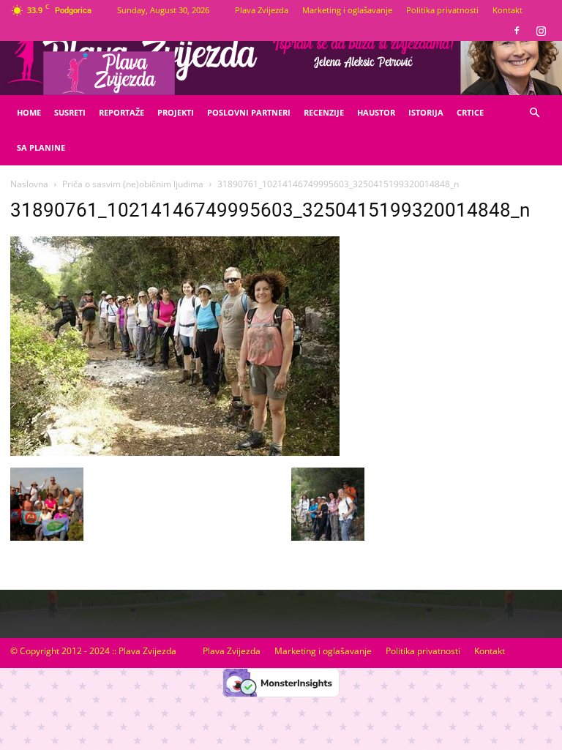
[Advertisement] (468, 315)
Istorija (425, 112)
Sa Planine (41, 147)
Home (29, 112)
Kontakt (507, 9)
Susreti (70, 112)
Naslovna (29, 184)
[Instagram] (541, 30)
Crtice (470, 112)
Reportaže (121, 112)
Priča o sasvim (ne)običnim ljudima (132, 184)
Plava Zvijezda (261, 9)
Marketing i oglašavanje (347, 9)
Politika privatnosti (442, 9)
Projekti (175, 112)
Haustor (376, 112)
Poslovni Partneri (249, 112)
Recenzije (324, 112)
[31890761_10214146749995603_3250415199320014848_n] (175, 452)
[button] (534, 113)
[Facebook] (517, 30)
